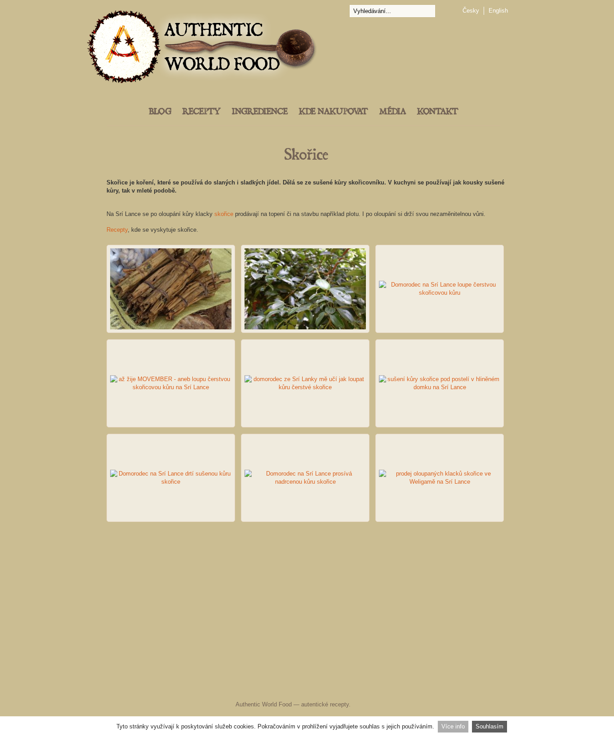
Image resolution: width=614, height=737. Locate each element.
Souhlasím (489, 726)
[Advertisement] (307, 593)
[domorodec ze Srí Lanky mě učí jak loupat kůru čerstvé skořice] (305, 383)
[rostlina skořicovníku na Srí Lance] (305, 289)
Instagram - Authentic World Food (411, 686)
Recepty (201, 112)
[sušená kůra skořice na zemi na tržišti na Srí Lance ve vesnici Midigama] (171, 289)
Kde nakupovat (333, 112)
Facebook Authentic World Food (218, 686)
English (498, 10)
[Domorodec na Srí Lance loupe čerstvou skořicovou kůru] (439, 289)
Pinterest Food (382, 686)
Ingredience (260, 112)
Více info (453, 726)
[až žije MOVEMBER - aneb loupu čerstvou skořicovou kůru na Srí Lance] (171, 383)
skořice (223, 214)
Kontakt (437, 112)
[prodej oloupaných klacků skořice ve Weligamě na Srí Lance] (439, 477)
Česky (471, 10)
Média (392, 112)
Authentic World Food (264, 704)
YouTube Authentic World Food (345, 686)
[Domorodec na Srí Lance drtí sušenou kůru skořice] (171, 477)
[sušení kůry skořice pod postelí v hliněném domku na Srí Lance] (439, 383)
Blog (160, 112)
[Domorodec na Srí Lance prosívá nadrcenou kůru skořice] (305, 477)
